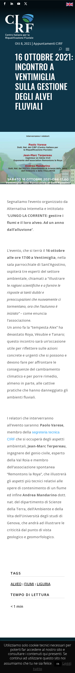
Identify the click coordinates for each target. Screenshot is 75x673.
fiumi (29, 583)
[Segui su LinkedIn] (11, 3)
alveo (16, 583)
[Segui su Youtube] (18, 3)
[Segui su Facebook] (5, 3)
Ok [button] (57, 663)
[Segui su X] (25, 3)
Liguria (43, 583)
